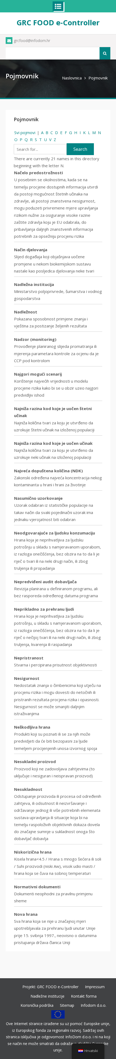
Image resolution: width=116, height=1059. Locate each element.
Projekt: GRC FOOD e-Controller (50, 986)
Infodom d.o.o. (93, 1005)
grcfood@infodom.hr (32, 40)
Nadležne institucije (47, 996)
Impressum (95, 986)
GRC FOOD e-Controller (58, 22)
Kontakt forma (84, 996)
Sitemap (67, 1005)
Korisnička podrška (37, 1005)
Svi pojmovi (24, 132)
